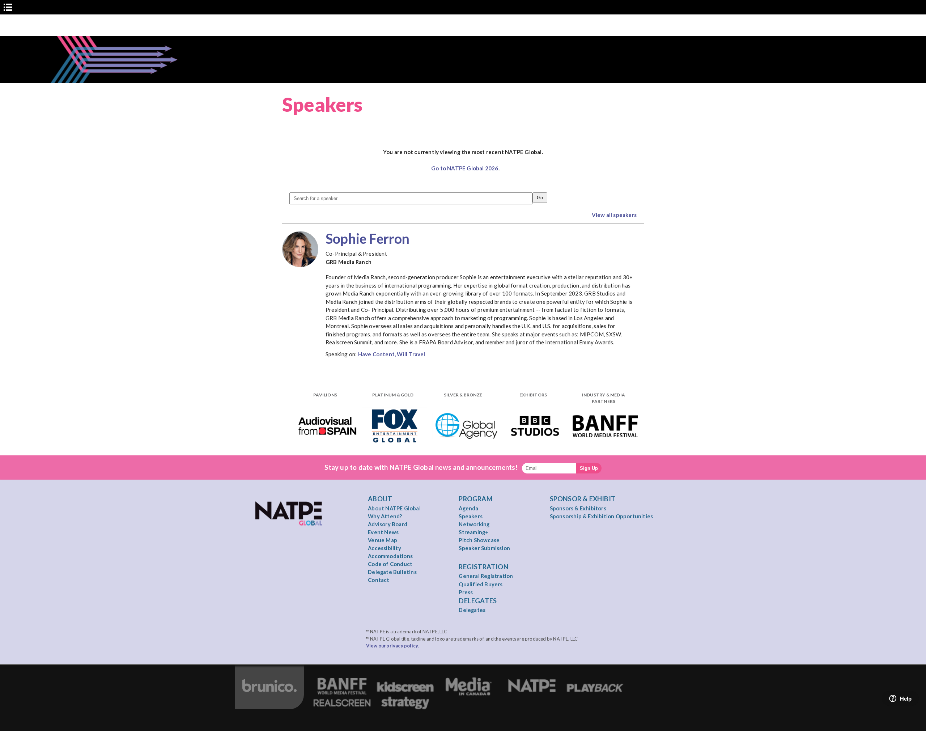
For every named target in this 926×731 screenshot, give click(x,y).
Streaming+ (473, 532)
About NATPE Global (394, 508)
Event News (383, 532)
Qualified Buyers (480, 584)
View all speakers (614, 215)
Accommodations (390, 556)
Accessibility (384, 548)
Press (466, 592)
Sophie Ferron (368, 238)
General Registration (486, 576)
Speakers (471, 516)
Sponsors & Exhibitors (578, 508)
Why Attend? (385, 516)
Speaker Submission (484, 548)
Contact (378, 580)
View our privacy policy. (392, 646)
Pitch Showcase (479, 540)
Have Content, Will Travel (391, 354)
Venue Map (382, 540)
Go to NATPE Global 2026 (464, 168)
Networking (474, 524)
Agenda (468, 508)
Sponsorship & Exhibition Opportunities (601, 516)
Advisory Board (387, 524)
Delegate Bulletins (392, 572)
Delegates (472, 610)
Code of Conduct (390, 564)
